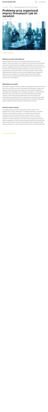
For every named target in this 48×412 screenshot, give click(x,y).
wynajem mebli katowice (8, 52)
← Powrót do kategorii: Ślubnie (9, 133)
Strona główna (42, 1)
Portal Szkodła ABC (9, 2)
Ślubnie (11, 7)
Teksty (36, 1)
